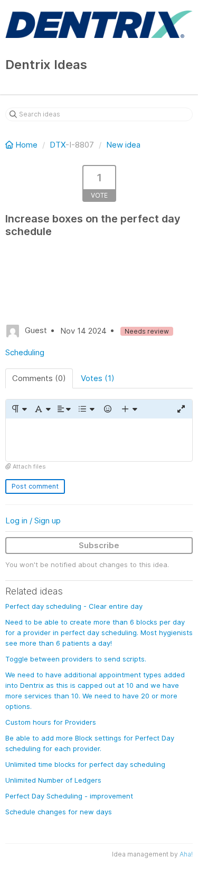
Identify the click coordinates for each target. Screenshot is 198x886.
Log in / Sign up (33, 520)
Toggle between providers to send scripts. (75, 659)
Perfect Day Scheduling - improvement (69, 796)
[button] (19, 409)
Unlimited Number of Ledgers (53, 780)
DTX (57, 145)
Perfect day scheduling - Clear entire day (74, 606)
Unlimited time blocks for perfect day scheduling (85, 764)
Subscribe (99, 545)
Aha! (186, 854)
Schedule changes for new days (58, 811)
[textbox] (99, 440)
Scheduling (24, 352)
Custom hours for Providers (50, 722)
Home (26, 145)
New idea (123, 145)
